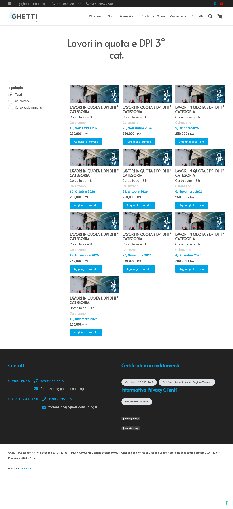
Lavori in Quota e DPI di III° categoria (94, 109)
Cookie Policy (131, 428)
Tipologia (15, 88)
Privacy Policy (132, 418)
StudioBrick (25, 468)
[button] (138, 16)
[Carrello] (220, 16)
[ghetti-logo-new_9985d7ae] (23, 16)
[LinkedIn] (215, 3)
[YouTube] (221, 3)
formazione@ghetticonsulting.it (63, 389)
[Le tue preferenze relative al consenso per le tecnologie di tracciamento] (226, 502)
